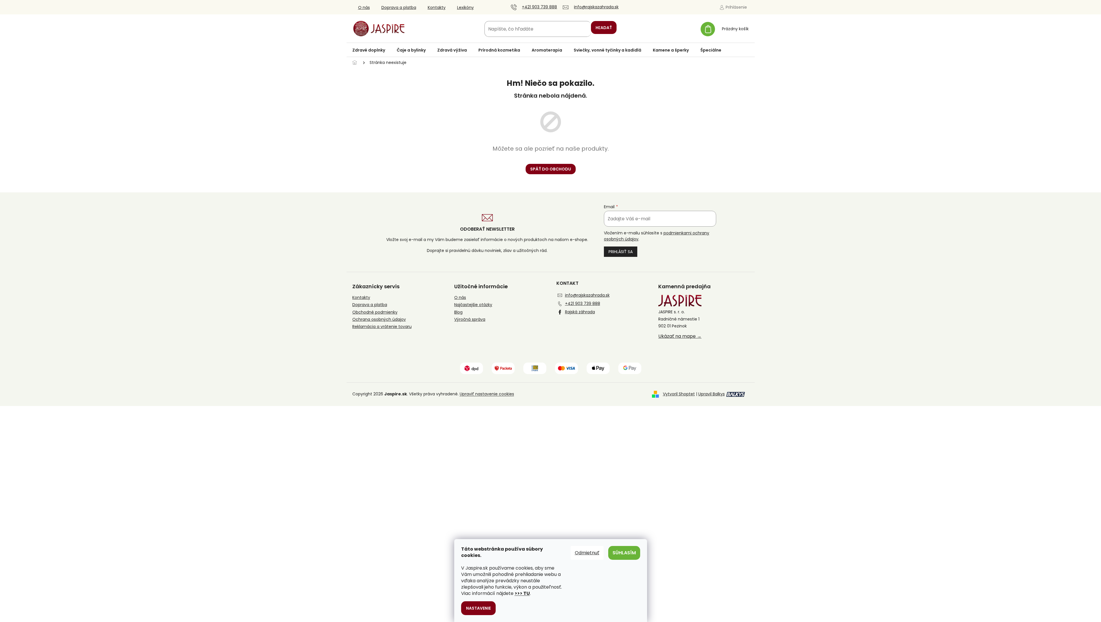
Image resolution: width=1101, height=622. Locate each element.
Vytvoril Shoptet (679, 394)
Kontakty (437, 7)
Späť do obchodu (550, 169)
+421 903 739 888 (582, 303)
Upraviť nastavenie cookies (487, 394)
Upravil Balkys (711, 394)
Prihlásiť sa (621, 252)
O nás (364, 7)
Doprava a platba (398, 7)
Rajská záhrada (580, 312)
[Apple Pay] (598, 368)
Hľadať (604, 28)
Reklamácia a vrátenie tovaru (382, 326)
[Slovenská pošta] (534, 368)
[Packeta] (503, 368)
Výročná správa (469, 319)
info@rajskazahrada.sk (587, 295)
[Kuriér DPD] (471, 368)
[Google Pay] (629, 368)
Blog (458, 312)
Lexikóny (465, 7)
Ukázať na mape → (679, 336)
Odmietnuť (587, 552)
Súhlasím (624, 552)
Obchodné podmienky (375, 312)
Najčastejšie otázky (473, 305)
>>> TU (522, 593)
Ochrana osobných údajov (379, 319)
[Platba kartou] (566, 368)
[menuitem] (369, 50)
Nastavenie (478, 608)
